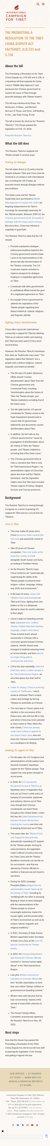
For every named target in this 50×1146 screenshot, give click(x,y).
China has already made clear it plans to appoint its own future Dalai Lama (26, 731)
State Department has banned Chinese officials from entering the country (27, 820)
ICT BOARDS (34, 1074)
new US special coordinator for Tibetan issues (27, 945)
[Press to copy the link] (47, 1136)
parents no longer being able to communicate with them (27, 657)
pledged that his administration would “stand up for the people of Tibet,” (26, 889)
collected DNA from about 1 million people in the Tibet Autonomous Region (27, 670)
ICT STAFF (15, 1077)
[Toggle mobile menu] (43, 4)
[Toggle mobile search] (38, 4)
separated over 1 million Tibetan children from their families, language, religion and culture (27, 627)
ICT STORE (25, 1085)
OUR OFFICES (17, 1074)
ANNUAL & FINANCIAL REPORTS (25, 1081)
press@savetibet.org (35, 1111)
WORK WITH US (33, 1077)
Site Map (29, 1117)
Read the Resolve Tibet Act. (18, 135)
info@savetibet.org (37, 1101)
